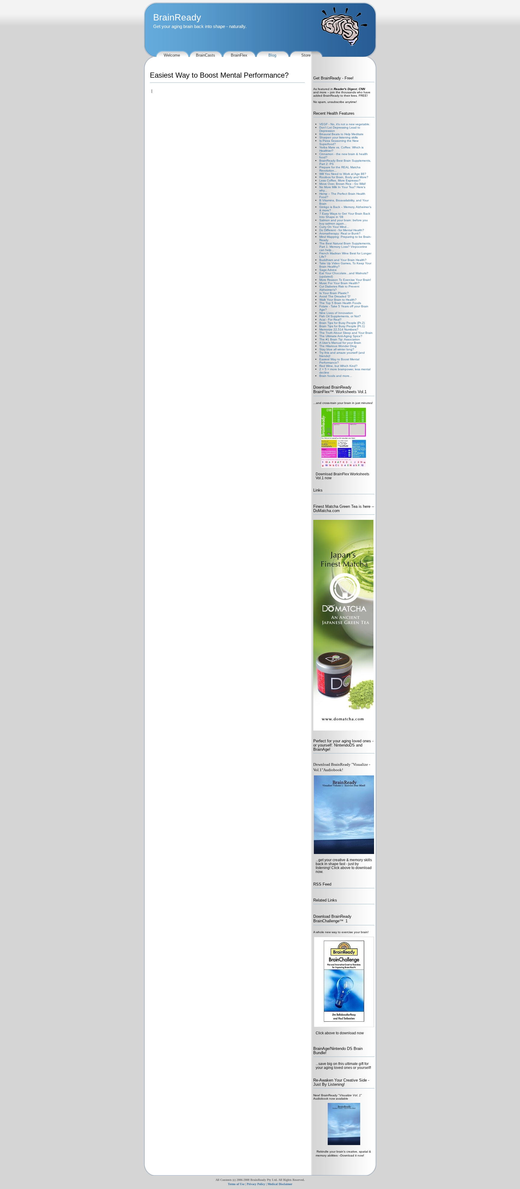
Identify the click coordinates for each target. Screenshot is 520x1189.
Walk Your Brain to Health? (338, 299)
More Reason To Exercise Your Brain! (345, 279)
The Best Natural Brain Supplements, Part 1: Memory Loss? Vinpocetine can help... (345, 247)
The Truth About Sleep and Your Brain (346, 332)
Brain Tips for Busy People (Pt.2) (342, 322)
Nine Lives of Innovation (336, 313)
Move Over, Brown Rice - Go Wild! (342, 183)
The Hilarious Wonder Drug (338, 346)
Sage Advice (328, 270)
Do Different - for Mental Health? (341, 230)
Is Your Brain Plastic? (334, 293)
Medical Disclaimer (280, 1184)
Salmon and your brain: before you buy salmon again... (343, 222)
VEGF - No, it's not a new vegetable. (344, 124)
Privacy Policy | (257, 1184)
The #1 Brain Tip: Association (339, 339)
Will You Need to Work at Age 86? (342, 173)
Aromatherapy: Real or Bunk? (340, 233)
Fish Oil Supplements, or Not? (340, 316)
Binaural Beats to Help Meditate (341, 134)
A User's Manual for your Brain (340, 342)
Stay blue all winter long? (336, 349)
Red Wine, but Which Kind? (338, 366)
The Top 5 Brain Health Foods (340, 303)
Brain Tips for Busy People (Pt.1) (342, 326)
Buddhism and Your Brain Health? (343, 260)
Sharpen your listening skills (338, 137)
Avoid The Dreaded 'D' (335, 296)
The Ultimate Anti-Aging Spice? (340, 336)
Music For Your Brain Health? (339, 283)
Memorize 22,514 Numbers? (338, 329)
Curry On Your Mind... (334, 226)
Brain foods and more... (335, 375)
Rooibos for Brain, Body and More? (343, 177)
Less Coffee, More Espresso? (340, 180)
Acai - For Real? (330, 319)
